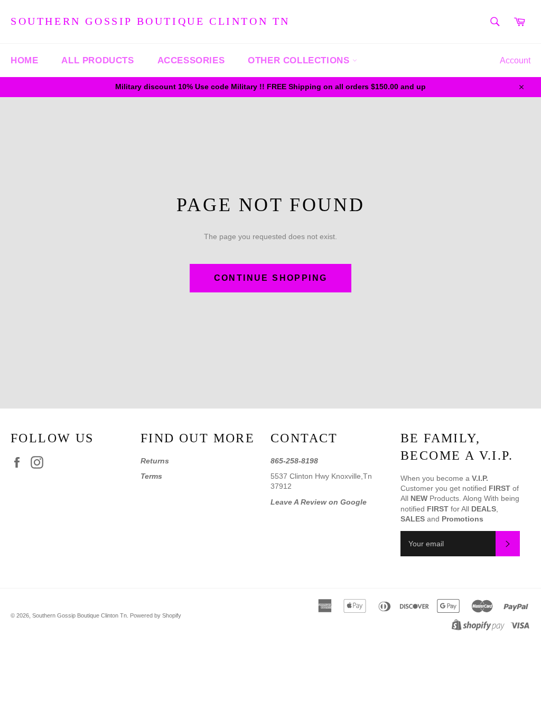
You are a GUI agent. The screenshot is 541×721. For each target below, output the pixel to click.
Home (24, 60)
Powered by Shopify (155, 615)
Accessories (191, 60)
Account (515, 60)
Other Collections (300, 60)
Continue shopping (271, 277)
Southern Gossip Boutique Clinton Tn (150, 21)
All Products (97, 60)
